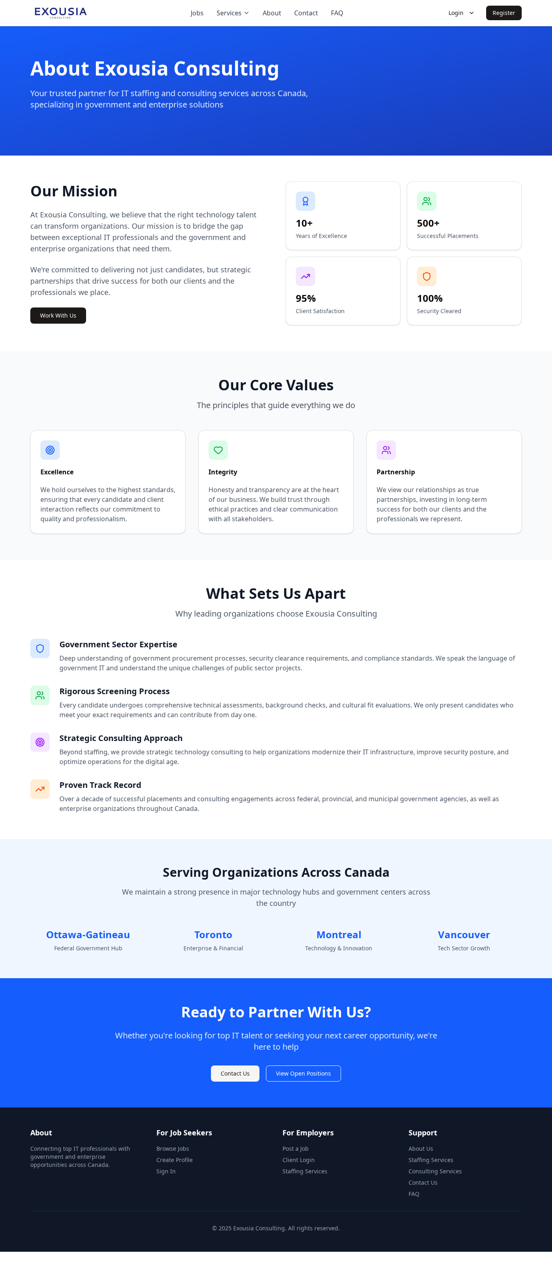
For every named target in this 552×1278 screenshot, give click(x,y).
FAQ (414, 1194)
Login (456, 13)
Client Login (298, 1160)
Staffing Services (304, 1171)
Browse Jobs (172, 1148)
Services (229, 12)
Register (504, 13)
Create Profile (174, 1160)
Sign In (166, 1171)
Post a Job (295, 1148)
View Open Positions (303, 1073)
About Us (421, 1148)
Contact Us (235, 1073)
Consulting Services (435, 1171)
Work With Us (58, 315)
